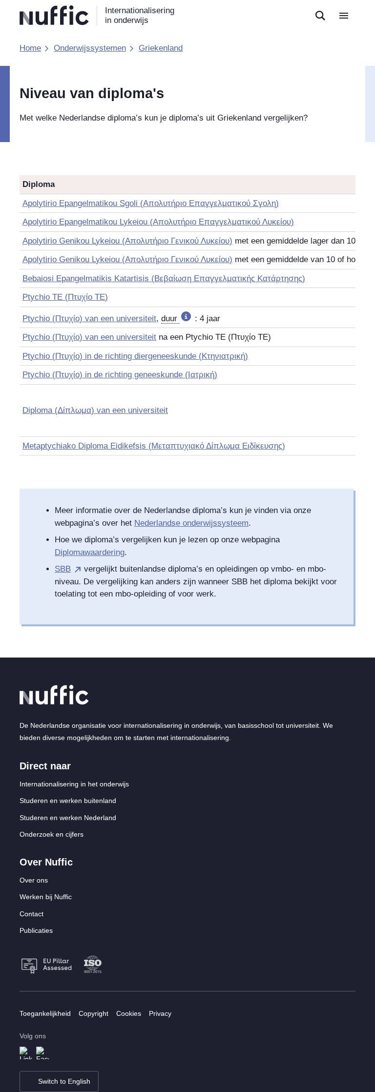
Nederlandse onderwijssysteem (191, 523)
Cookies (128, 1013)
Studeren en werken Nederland (68, 818)
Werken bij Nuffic (46, 897)
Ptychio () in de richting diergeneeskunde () (135, 356)
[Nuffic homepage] (54, 15)
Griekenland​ (161, 48)
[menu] (343, 15)
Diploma (95, 410)
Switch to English (64, 1081)
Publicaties (36, 930)
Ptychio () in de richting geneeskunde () (119, 374)
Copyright (93, 1013)
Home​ (30, 48)
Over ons (34, 880)
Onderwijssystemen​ (90, 48)
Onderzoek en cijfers (51, 834)
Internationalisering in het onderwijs (74, 784)
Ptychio (89, 337)
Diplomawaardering (90, 552)
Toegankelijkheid (45, 1013)
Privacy (160, 1013)
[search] (320, 15)
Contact (31, 914)
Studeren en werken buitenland (68, 800)
